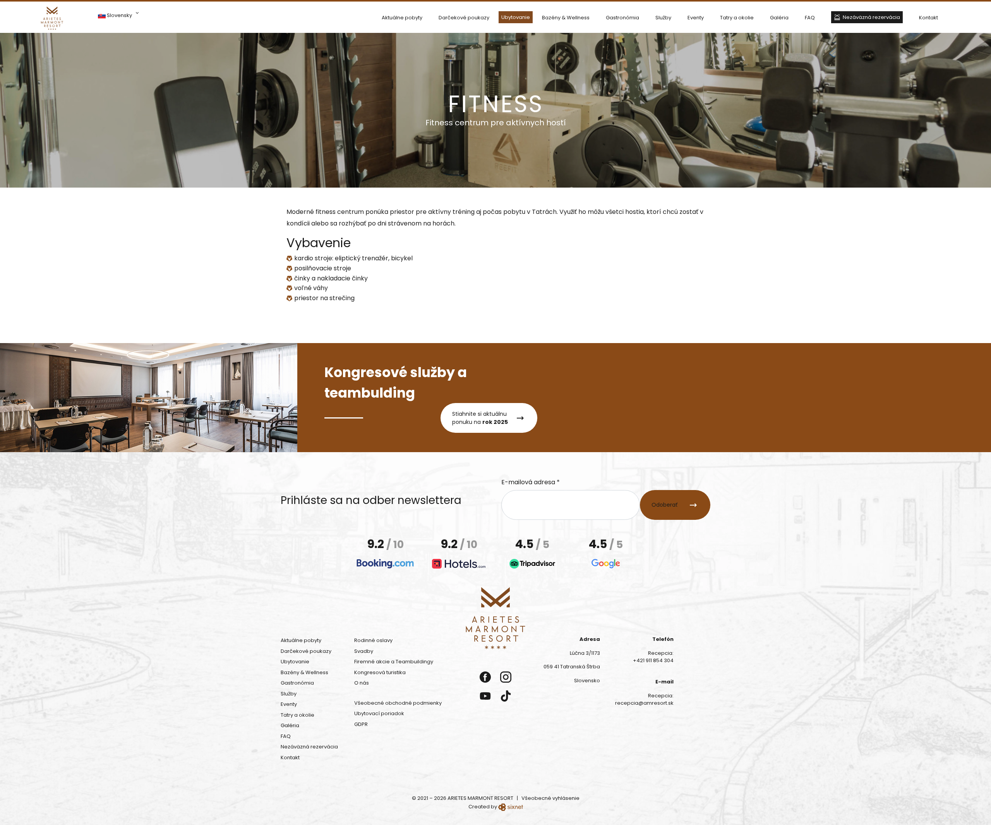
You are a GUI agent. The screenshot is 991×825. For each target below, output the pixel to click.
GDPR (361, 724)
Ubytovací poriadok (379, 713)
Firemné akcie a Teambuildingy (393, 661)
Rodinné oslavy (373, 640)
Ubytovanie (515, 17)
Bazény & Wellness (566, 17)
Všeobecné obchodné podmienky (398, 703)
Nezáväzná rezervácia (871, 17)
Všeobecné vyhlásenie (550, 798)
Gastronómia (622, 17)
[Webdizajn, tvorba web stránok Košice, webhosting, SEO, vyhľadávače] (510, 806)
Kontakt (928, 17)
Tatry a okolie (737, 17)
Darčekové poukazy (464, 17)
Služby (663, 17)
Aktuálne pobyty (402, 17)
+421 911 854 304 (653, 660)
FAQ (810, 17)
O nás (361, 683)
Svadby (363, 651)
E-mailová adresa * (530, 482)
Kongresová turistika (380, 672)
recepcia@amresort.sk (644, 703)
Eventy (696, 17)
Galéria (779, 17)
